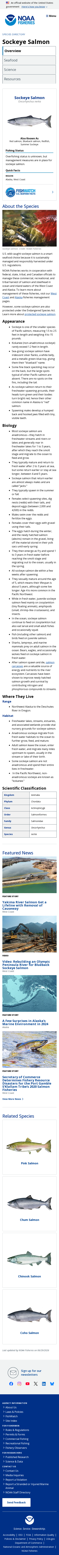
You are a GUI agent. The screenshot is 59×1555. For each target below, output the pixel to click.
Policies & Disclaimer (15, 1538)
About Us (11, 1407)
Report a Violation (16, 1479)
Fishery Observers (16, 1448)
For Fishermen (10, 1425)
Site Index (11, 1420)
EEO (20, 1534)
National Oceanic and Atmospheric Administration (28, 1546)
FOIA (28, 1534)
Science (10, 69)
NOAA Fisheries (29, 1550)
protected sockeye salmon (40, 314)
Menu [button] (52, 16)
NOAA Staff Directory (18, 1492)
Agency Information (14, 1403)
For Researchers (12, 1452)
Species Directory (13, 34)
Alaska (18, 297)
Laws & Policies (14, 1412)
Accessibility (9, 1534)
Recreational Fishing (17, 1443)
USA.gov (50, 1538)
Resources (12, 78)
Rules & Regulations (17, 1430)
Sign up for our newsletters (31, 1372)
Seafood (10, 60)
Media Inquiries (15, 1475)
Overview (13, 50)
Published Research (17, 1457)
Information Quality (44, 1534)
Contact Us (9, 1466)
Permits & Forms (15, 1434)
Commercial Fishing (17, 1439)
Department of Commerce (28, 1542)
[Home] (18, 19)
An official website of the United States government (29, 4)
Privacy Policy (36, 1538)
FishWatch (12, 1416)
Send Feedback (16, 1502)
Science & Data (14, 1461)
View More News (11, 1098)
